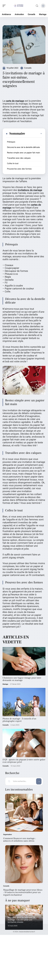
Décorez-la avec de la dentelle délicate (23, 147)
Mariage (5, 684)
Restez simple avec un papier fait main (23, 152)
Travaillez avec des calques (19, 158)
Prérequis (11, 141)
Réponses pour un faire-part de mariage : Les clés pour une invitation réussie (21, 919)
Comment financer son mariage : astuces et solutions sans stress (19, 839)
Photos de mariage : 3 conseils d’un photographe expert (19, 720)
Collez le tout (12, 163)
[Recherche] (37, 6)
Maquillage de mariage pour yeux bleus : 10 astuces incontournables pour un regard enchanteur (22, 892)
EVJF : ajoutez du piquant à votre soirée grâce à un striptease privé (24, 760)
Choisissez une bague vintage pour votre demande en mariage (22, 679)
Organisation (7, 834)
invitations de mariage (30, 190)
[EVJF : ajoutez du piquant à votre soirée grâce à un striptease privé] (24, 743)
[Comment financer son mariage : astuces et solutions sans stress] (24, 813)
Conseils (27, 68)
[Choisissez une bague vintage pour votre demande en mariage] (24, 661)
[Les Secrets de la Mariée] (18, 6)
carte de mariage (15, 101)
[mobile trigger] (5, 6)
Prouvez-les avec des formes (19, 168)
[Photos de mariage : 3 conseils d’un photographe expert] (24, 702)
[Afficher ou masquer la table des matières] (33, 133)
